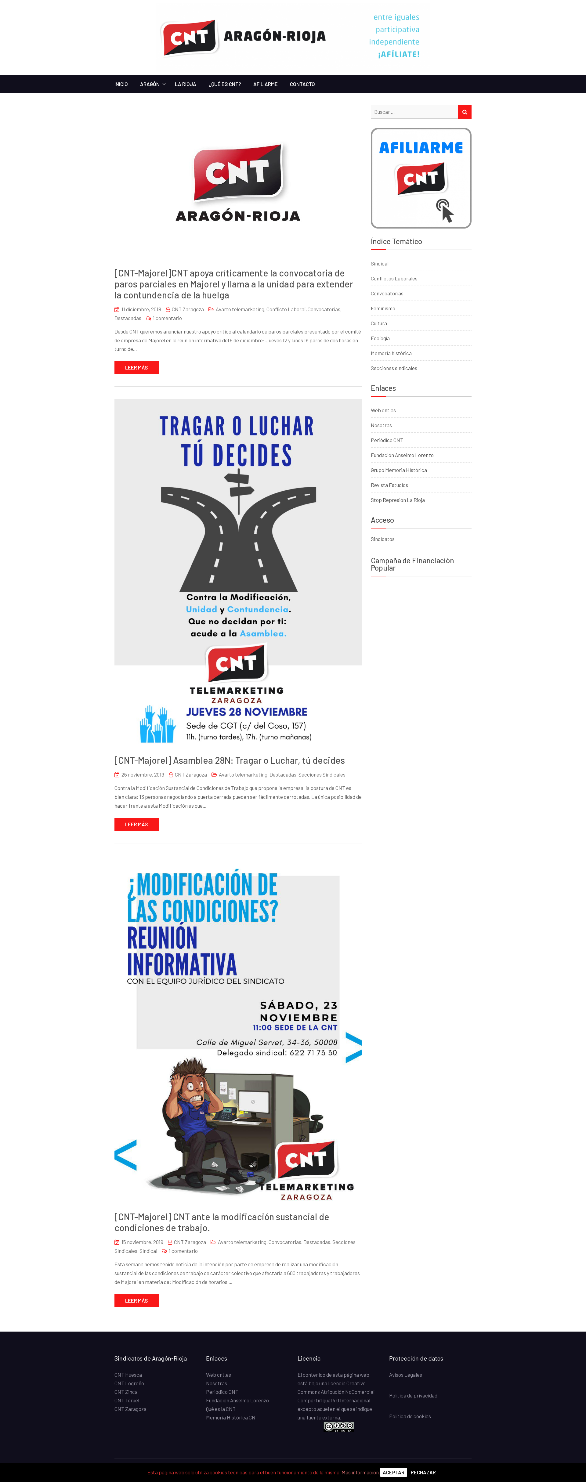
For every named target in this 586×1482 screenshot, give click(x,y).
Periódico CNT (387, 440)
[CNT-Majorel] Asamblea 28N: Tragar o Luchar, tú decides (229, 760)
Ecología (380, 338)
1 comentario (167, 318)
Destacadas (127, 318)
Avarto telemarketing (240, 309)
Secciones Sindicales (321, 774)
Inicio (121, 84)
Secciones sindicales (394, 368)
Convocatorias (324, 309)
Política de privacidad (413, 1395)
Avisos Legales (405, 1375)
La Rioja (185, 84)
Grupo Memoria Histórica (399, 470)
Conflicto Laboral (286, 309)
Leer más (136, 367)
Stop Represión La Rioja (398, 500)
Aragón (150, 84)
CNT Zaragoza (188, 309)
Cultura (379, 323)
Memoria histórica (391, 353)
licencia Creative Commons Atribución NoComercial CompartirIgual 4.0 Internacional (336, 1391)
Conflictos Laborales (394, 278)
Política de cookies (410, 1416)
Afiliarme (265, 84)
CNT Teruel (126, 1400)
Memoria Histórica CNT (232, 1417)
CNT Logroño (129, 1383)
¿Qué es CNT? (224, 84)
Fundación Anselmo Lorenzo (402, 455)
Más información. (361, 1472)
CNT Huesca (128, 1375)
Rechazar (423, 1472)
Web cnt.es (383, 410)
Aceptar (393, 1472)
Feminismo (383, 308)
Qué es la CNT (221, 1409)
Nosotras (381, 425)
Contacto (302, 84)
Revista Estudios (389, 485)
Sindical (148, 1251)
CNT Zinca (126, 1392)
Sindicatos (383, 539)
